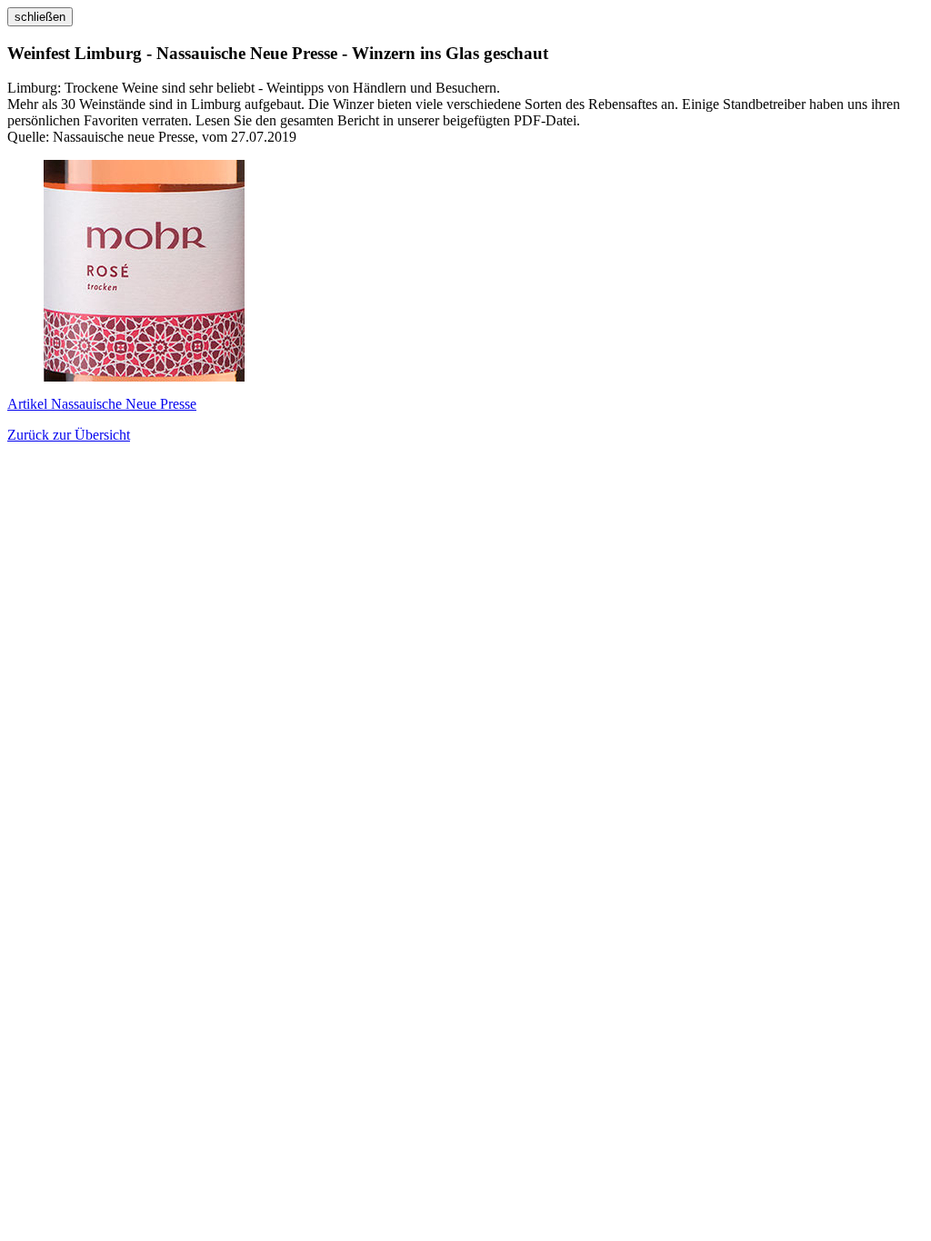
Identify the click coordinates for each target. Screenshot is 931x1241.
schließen (40, 17)
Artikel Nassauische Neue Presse (101, 404)
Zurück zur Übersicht (68, 434)
